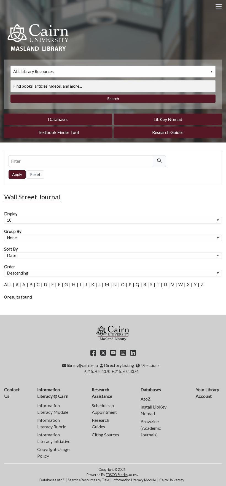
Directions (150, 365)
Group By (12, 231)
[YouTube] (113, 352)
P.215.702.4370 (97, 371)
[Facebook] (93, 352)
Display (10, 213)
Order (9, 266)
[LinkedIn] (133, 352)
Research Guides (168, 132)
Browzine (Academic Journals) (151, 428)
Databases (58, 119)
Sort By (11, 249)
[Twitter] (103, 352)
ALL (8, 284)
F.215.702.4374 (125, 371)
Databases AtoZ (51, 480)
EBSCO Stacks (117, 474)
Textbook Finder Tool (58, 132)
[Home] (38, 36)
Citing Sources (105, 434)
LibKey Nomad (168, 119)
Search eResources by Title (88, 480)
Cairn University (171, 480)
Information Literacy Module (134, 480)
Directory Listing (119, 365)
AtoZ (145, 398)
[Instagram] (123, 352)
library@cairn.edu (82, 365)
